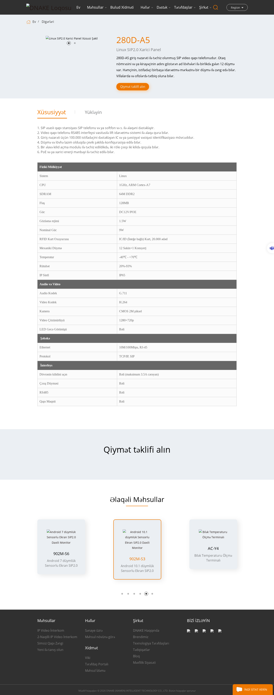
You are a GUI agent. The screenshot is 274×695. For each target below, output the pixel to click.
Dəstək (162, 7)
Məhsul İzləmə (95, 670)
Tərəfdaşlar (183, 7)
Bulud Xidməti (122, 7)
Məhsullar (95, 7)
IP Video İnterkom (50, 630)
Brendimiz (140, 637)
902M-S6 (61, 554)
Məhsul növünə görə (100, 637)
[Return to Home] (29, 22)
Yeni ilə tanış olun (50, 649)
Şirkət (203, 7)
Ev (78, 7)
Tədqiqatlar (141, 649)
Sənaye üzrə (93, 630)
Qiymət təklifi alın (132, 86)
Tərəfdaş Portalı (96, 664)
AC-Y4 (213, 548)
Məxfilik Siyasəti (144, 662)
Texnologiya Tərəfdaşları (151, 643)
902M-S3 (137, 559)
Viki (87, 658)
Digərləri (48, 21)
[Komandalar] (270, 248)
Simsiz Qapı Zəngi (50, 643)
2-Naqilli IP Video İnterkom (57, 637)
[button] (69, 43)
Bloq (136, 656)
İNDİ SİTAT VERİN (255, 689)
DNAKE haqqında (146, 630)
